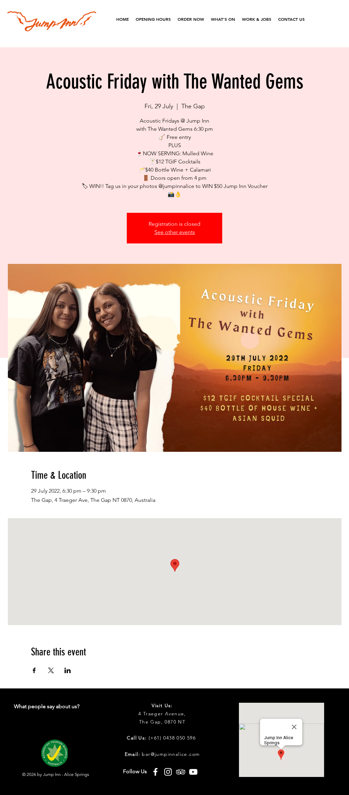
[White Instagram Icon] (168, 772)
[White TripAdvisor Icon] (181, 772)
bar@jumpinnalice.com (171, 754)
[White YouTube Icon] (193, 772)
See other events (174, 232)
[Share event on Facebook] (34, 670)
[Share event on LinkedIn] (67, 670)
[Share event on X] (51, 670)
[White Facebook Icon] (155, 772)
